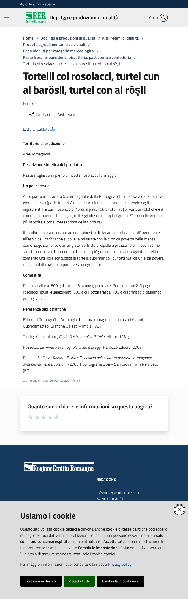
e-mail (114, 498)
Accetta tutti (79, 581)
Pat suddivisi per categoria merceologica (58, 51)
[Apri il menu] (6, 17)
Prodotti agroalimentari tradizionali (54, 44)
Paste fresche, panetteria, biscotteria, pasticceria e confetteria (77, 57)
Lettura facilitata (36, 129)
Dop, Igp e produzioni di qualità (67, 38)
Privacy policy (120, 564)
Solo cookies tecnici (41, 581)
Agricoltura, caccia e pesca (37, 4)
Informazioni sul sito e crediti (118, 492)
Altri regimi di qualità (120, 38)
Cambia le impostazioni (120, 581)
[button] (164, 18)
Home (28, 38)
